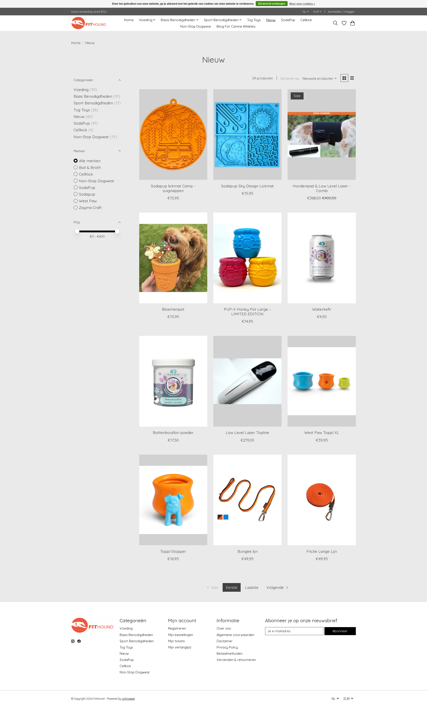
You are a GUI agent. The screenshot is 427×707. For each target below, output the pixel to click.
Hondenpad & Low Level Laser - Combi (322, 188)
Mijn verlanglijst (179, 647)
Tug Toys (254, 20)
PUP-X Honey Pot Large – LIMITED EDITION (247, 311)
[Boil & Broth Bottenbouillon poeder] (173, 381)
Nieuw (271, 20)
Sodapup (87, 194)
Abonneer (340, 631)
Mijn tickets (176, 641)
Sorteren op (289, 78)
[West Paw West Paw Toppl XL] (322, 381)
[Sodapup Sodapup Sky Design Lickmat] (247, 134)
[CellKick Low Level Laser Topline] (247, 381)
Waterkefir (321, 309)
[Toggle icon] (335, 23)
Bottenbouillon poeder (173, 432)
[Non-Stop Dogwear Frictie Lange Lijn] (322, 500)
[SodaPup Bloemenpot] (173, 258)
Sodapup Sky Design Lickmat (247, 185)
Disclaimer (225, 641)
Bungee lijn (248, 551)
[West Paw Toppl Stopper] (173, 500)
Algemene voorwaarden (235, 635)
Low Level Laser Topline (247, 432)
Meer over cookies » (302, 3)
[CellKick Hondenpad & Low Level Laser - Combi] (322, 134)
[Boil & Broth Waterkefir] (322, 258)
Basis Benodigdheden (93, 96)
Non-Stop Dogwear (195, 26)
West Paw (88, 200)
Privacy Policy (227, 647)
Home (129, 20)
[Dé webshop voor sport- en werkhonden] (88, 23)
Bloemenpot (173, 309)
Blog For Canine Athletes (236, 26)
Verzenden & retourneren (236, 660)
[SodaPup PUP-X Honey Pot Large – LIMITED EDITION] (247, 258)
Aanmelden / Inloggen (341, 11)
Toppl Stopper (173, 551)
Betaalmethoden (229, 653)
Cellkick (306, 20)
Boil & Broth (90, 167)
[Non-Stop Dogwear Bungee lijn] (247, 500)
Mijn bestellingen (180, 635)
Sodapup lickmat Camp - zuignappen (173, 188)
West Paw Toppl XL (321, 432)
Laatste (251, 587)
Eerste (231, 587)
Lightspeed (128, 698)
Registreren (177, 628)
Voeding (81, 89)
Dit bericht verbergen (271, 3)
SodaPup (288, 20)
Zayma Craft (90, 207)
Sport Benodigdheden (93, 102)
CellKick (86, 174)
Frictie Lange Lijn (321, 551)
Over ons (224, 628)
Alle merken (90, 160)
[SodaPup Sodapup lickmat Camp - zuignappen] (173, 134)
